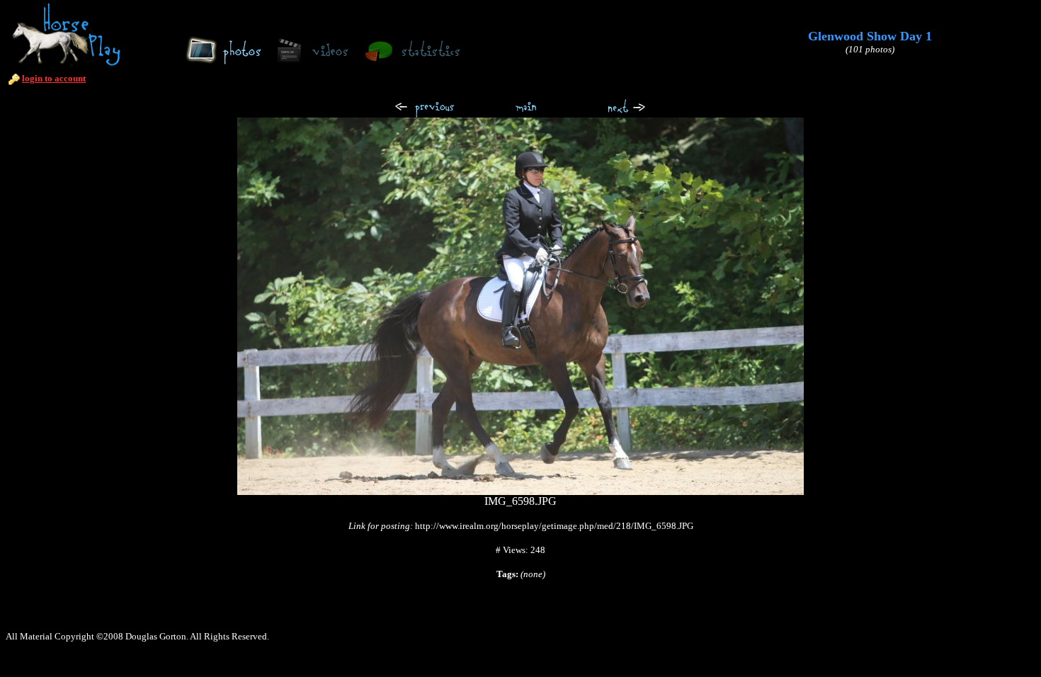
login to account (54, 78)
